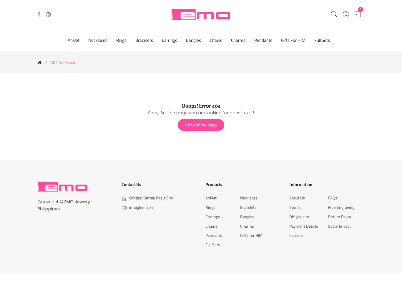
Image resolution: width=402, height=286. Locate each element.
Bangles (193, 40)
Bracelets (144, 40)
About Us (297, 198)
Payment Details (303, 226)
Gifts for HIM (293, 40)
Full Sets (322, 40)
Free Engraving (341, 207)
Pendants (263, 40)
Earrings (169, 40)
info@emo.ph (141, 207)
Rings (121, 40)
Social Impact (339, 226)
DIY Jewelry (299, 217)
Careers (296, 235)
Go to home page (201, 124)
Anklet (73, 40)
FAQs (332, 198)
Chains (216, 40)
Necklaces (97, 40)
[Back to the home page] (39, 62)
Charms (238, 40)
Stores (295, 207)
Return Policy (339, 217)
